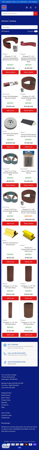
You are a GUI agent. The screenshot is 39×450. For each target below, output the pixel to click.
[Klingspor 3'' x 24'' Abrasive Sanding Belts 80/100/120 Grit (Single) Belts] (28, 44)
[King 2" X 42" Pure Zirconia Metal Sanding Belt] (10, 197)
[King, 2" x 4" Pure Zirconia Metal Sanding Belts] (10, 159)
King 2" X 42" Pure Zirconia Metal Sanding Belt (10, 211)
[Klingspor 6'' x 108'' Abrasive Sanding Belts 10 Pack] (28, 84)
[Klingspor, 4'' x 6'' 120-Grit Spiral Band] (28, 310)
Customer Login (6, 415)
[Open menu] (36, 7)
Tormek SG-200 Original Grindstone (10, 134)
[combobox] (19, 14)
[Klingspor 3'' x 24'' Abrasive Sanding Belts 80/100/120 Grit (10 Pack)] (10, 44)
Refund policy (5, 395)
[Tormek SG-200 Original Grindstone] (10, 121)
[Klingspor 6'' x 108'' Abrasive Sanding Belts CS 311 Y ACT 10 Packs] (28, 197)
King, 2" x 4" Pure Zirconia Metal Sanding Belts (10, 173)
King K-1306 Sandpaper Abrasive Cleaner (10, 97)
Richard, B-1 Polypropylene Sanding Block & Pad (28, 249)
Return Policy (5, 398)
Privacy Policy (5, 400)
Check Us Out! (12, 363)
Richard (22, 132)
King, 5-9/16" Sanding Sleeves (29, 172)
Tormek (4, 131)
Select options (10, 72)
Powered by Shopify (29, 441)
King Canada (5, 94)
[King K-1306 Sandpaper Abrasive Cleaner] (10, 84)
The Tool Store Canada (15, 441)
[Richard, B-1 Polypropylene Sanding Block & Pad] (28, 235)
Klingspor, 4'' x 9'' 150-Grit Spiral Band (10, 287)
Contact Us (4, 405)
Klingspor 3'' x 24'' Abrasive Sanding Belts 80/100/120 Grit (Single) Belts (28, 58)
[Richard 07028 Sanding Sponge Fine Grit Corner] (28, 122)
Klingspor (5, 54)
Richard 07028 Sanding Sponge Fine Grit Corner (28, 135)
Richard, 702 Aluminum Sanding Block (10, 243)
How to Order (5, 413)
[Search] (36, 13)
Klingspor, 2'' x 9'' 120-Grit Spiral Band (10, 323)
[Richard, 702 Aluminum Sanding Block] (10, 233)
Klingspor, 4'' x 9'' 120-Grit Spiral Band (28, 287)
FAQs (3, 407)
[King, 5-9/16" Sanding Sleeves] (28, 159)
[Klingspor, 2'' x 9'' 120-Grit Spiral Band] (10, 310)
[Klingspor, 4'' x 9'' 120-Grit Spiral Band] (28, 274)
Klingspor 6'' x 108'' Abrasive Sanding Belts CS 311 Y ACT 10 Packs (28, 211)
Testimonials (5, 418)
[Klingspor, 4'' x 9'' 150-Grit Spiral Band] (10, 274)
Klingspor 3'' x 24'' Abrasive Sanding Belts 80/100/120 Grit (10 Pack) (10, 58)
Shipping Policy (6, 393)
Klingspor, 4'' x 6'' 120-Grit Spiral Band (28, 323)
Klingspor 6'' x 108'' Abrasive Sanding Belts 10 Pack (28, 98)
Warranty (4, 402)
